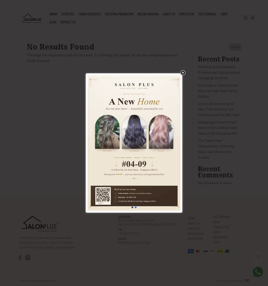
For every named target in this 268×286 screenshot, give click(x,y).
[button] (132, 207)
